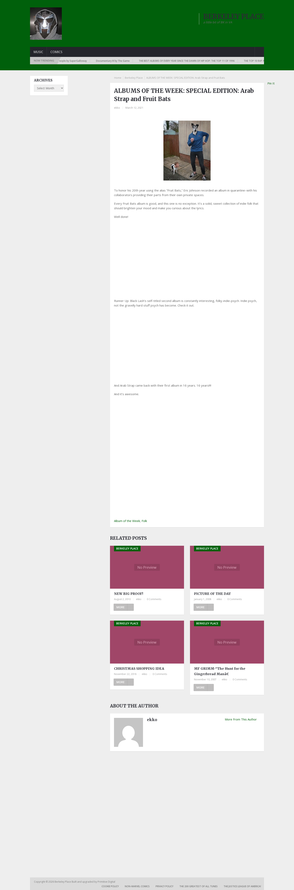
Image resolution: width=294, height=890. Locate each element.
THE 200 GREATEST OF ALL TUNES (198, 886)
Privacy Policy (164, 886)
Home (117, 77)
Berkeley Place (134, 77)
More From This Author (241, 719)
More (120, 607)
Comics (56, 52)
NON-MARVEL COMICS (137, 886)
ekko (117, 107)
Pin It (271, 83)
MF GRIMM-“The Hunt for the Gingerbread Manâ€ (219, 671)
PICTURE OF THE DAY (212, 594)
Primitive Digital (106, 881)
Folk (144, 521)
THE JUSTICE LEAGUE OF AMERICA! (242, 886)
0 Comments (154, 599)
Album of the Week (127, 521)
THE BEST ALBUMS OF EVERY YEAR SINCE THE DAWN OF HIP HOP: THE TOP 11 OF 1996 (174, 61)
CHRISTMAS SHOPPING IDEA (139, 669)
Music (38, 52)
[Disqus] (187, 810)
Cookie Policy (110, 886)
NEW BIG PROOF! (128, 594)
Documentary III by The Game (100, 61)
